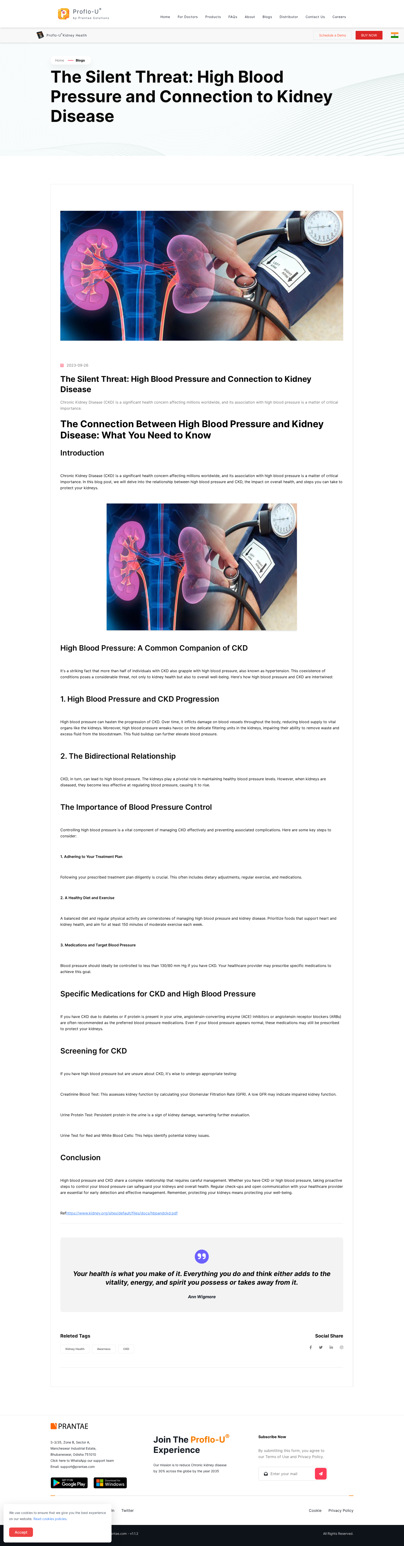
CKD (126, 1349)
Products (213, 17)
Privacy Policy (341, 1510)
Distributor (289, 17)
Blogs (267, 17)
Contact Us (315, 17)
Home (165, 17)
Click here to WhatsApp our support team (82, 1460)
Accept (21, 1532)
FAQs (232, 17)
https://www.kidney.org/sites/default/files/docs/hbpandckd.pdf (122, 1213)
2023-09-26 (77, 365)
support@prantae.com (77, 1467)
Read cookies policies (49, 1519)
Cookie (315, 1510)
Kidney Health (74, 1349)
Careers (339, 17)
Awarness (104, 1349)
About (250, 17)
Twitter (127, 1510)
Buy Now (369, 35)
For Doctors (188, 17)
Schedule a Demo (332, 35)
